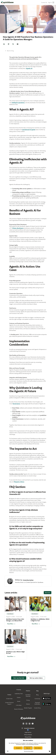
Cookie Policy (37, 708)
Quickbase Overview (28, 695)
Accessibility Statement (29, 728)
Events (18, 701)
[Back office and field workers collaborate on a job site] (40, 604)
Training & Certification (37, 703)
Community (37, 698)
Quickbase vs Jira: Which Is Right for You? (15, 652)
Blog (37, 694)
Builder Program (28, 708)
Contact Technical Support (9, 703)
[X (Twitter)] (26, 724)
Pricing (28, 700)
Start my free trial (18, 678)
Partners (28, 704)
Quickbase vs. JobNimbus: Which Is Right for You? (40, 620)
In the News (18, 705)
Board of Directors (18, 709)
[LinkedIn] (4, 44)
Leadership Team (19, 693)
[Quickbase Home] (28, 718)
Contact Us (44, 2)
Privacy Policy (28, 737)
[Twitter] (13, 44)
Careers (18, 697)
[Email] (17, 44)
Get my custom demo (36, 678)
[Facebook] (8, 44)
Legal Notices (28, 732)
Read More (10, 624)
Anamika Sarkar (28, 580)
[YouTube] (33, 724)
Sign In (50, 2)
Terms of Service (28, 734)
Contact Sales (9, 698)
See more (47, 592)
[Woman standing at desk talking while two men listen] (16, 636)
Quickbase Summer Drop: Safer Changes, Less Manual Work (15, 620)
